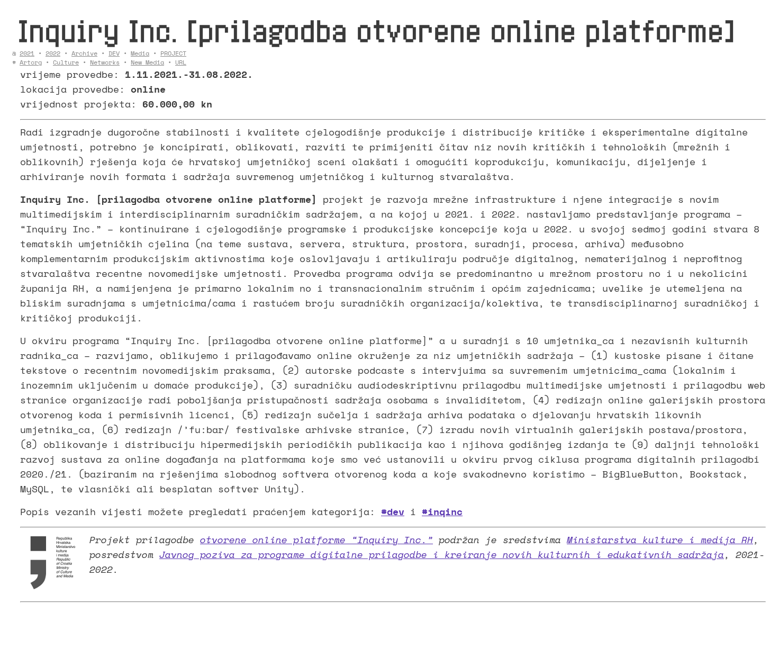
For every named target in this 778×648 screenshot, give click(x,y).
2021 (27, 53)
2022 (53, 53)
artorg (31, 62)
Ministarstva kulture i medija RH (660, 539)
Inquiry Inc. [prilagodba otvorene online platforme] (376, 30)
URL (180, 62)
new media (147, 62)
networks (105, 62)
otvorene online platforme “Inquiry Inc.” (316, 539)
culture (66, 62)
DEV (114, 53)
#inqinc (442, 511)
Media (140, 53)
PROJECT (173, 53)
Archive (84, 53)
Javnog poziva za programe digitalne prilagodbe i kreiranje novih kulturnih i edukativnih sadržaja (441, 554)
